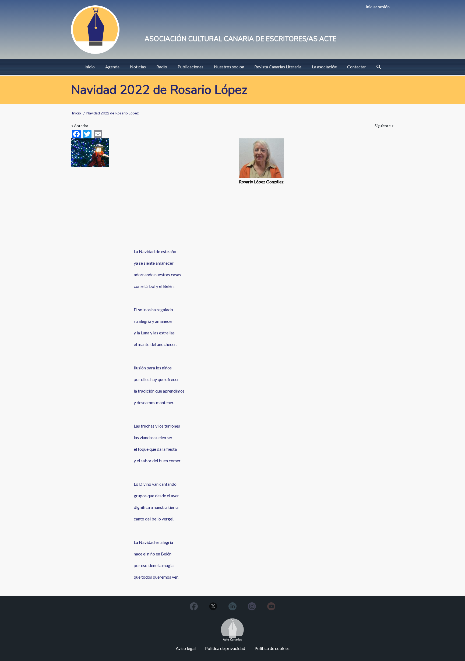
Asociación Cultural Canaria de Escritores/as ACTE (240, 39)
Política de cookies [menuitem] (272, 648)
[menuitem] (379, 66)
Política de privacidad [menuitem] (225, 648)
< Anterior (79, 125)
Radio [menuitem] (161, 66)
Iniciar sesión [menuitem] (378, 6)
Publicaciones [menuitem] (190, 66)
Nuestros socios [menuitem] (229, 66)
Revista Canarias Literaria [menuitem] (277, 66)
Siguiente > (384, 125)
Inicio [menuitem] (89, 66)
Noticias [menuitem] (138, 66)
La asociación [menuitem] (324, 66)
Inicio (76, 113)
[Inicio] (95, 29)
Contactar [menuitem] (356, 66)
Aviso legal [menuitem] (186, 648)
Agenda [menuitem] (112, 66)
